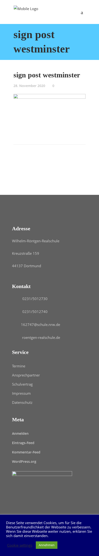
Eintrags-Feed (23, 442)
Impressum (21, 393)
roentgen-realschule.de (41, 337)
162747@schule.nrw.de (40, 324)
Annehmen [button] (47, 545)
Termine (18, 366)
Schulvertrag (22, 384)
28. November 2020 (29, 85)
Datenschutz (22, 402)
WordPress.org (24, 461)
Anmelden (20, 433)
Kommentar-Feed (26, 452)
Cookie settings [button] (19, 545)
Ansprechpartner (26, 375)
